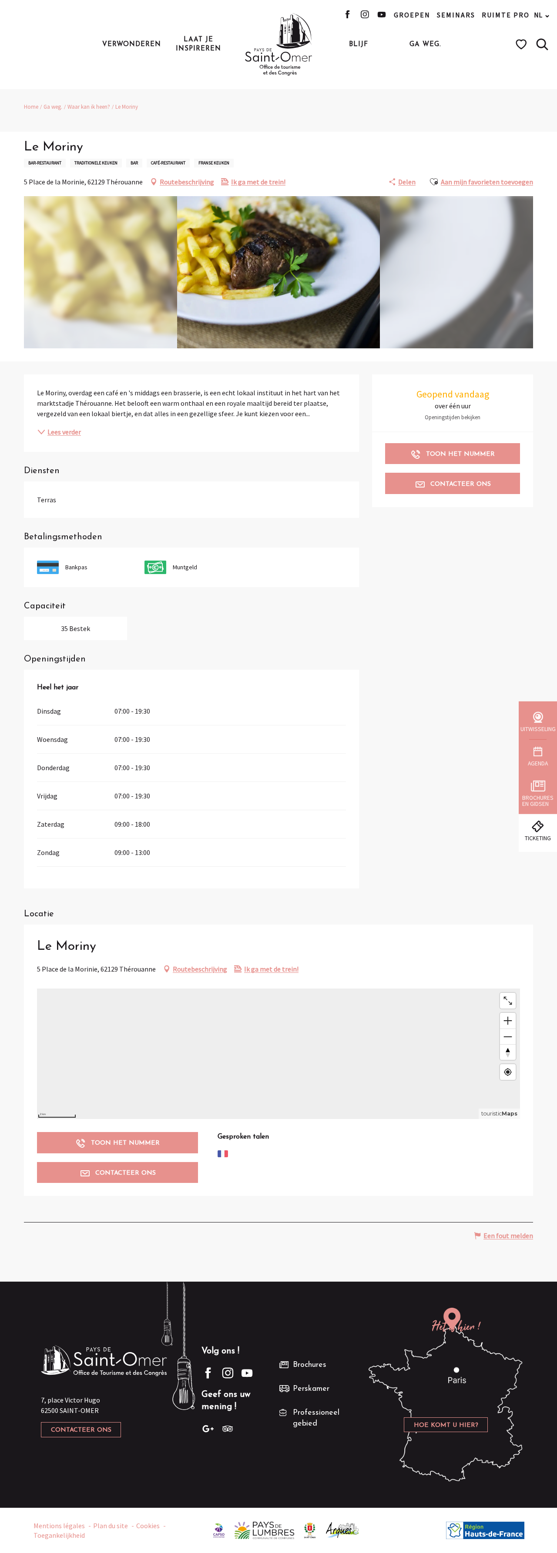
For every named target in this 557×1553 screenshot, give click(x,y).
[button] (542, 44)
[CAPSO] (219, 1529)
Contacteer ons (81, 1430)
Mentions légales (59, 1525)
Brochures (309, 1365)
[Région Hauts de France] (485, 1529)
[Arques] (342, 1529)
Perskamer (311, 1389)
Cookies (148, 1525)
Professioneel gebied (316, 1418)
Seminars (456, 14)
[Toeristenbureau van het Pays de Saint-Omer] (278, 44)
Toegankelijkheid (59, 1535)
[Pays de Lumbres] (264, 1529)
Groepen (412, 14)
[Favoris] (522, 44)
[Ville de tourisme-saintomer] (310, 1529)
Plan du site (110, 1525)
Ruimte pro (506, 14)
